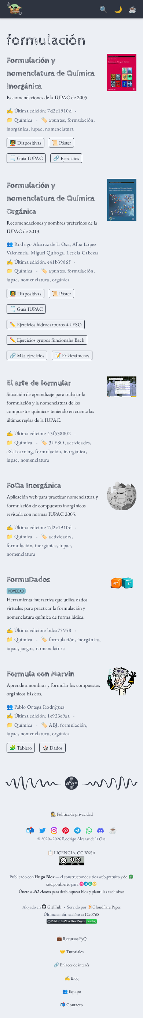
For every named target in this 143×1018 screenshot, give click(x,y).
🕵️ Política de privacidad (72, 814)
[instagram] (54, 830)
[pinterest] (65, 830)
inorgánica (18, 128)
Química (23, 120)
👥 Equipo (71, 991)
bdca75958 (59, 630)
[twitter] (42, 830)
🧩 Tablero (21, 747)
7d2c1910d (59, 110)
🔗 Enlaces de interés (71, 965)
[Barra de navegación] (15, 10)
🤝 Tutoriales (72, 952)
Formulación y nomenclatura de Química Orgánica (51, 198)
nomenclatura (59, 128)
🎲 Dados (52, 747)
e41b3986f (58, 261)
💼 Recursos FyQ (71, 939)
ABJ (53, 725)
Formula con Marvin (40, 673)
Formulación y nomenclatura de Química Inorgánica (51, 73)
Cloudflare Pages (106, 907)
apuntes (57, 120)
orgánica (61, 279)
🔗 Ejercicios (66, 158)
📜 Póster (61, 142)
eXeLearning (20, 451)
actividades (78, 442)
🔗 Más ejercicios (27, 355)
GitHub (54, 907)
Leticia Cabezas (82, 252)
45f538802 (59, 433)
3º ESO (57, 442)
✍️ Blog (71, 978)
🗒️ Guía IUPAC (26, 158)
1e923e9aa (58, 715)
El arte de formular (39, 383)
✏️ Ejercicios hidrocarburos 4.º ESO (46, 324)
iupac (37, 128)
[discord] (100, 830)
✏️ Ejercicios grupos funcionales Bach (47, 340)
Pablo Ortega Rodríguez (39, 706)
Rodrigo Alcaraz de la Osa (42, 244)
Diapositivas (25, 142)
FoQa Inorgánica (34, 485)
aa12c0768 (90, 914)
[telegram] (77, 830)
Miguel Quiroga (47, 252)
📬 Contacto (71, 1005)
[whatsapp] (89, 830)
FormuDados (29, 579)
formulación (80, 120)
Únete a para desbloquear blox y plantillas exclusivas (71, 891)
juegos (27, 648)
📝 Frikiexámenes (72, 355)
